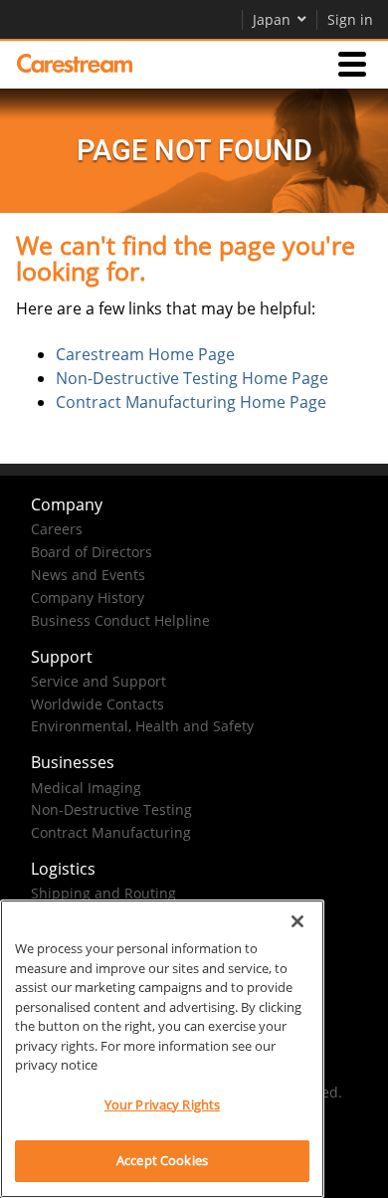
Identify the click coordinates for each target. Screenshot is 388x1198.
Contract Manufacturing (111, 832)
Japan (272, 19)
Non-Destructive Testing (111, 809)
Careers (57, 528)
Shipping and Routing (103, 893)
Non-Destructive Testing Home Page (192, 378)
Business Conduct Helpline (120, 620)
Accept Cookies (162, 1160)
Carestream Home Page (145, 354)
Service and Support (98, 681)
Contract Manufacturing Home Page (191, 402)
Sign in (350, 19)
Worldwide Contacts (97, 704)
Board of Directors (91, 551)
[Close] (297, 921)
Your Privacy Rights (162, 1104)
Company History (87, 597)
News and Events (88, 574)
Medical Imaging (86, 787)
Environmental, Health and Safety (142, 725)
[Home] (74, 64)
